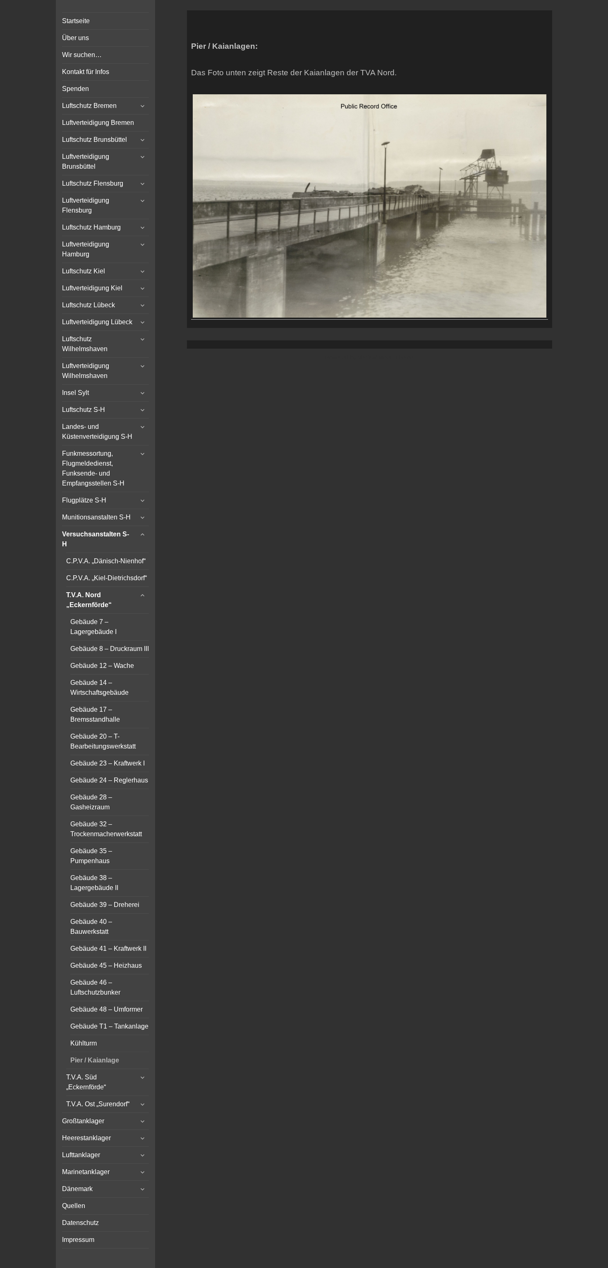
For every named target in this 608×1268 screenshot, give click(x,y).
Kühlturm (83, 1043)
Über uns (75, 37)
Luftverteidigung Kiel (92, 288)
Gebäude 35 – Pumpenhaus (91, 855)
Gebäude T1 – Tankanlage (109, 1026)
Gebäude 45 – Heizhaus (106, 965)
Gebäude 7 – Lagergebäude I (93, 626)
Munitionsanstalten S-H (96, 517)
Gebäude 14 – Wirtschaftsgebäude (99, 687)
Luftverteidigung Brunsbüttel (85, 161)
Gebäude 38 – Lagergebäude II (94, 882)
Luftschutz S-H (83, 409)
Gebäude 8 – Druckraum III (109, 648)
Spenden (75, 88)
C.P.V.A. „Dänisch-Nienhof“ (106, 561)
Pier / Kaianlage (94, 1060)
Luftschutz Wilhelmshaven (85, 343)
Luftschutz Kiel (83, 271)
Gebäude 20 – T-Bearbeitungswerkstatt (103, 741)
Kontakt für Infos (85, 71)
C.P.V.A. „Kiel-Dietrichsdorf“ (106, 577)
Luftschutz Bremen (89, 105)
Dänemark (77, 1188)
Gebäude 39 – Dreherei (104, 904)
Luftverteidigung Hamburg (85, 249)
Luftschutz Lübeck (88, 305)
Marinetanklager (86, 1171)
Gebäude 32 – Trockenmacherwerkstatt (106, 829)
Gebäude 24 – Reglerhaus (109, 780)
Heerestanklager (86, 1137)
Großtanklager (83, 1120)
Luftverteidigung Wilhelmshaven (85, 370)
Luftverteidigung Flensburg (85, 205)
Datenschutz (80, 1222)
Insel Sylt (75, 392)
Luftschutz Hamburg (91, 227)
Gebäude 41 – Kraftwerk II (108, 948)
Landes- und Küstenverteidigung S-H (97, 431)
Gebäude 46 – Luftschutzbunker (95, 987)
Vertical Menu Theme (386, 357)
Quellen (73, 1205)
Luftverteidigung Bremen (98, 122)
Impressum (78, 1239)
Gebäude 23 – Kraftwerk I (107, 763)
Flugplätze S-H (84, 500)
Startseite (76, 20)
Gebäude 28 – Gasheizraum (91, 802)
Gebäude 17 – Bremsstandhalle (95, 714)
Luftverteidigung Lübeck (97, 321)
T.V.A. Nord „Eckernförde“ (89, 599)
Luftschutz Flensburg (92, 183)
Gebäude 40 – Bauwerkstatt (91, 926)
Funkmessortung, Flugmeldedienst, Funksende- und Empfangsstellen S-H (93, 468)
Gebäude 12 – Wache (102, 665)
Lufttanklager (81, 1154)
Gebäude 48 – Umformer (106, 1009)
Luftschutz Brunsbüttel (94, 139)
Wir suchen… (82, 54)
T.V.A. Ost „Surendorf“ (97, 1104)
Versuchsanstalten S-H (95, 539)
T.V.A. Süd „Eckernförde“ (86, 1082)
